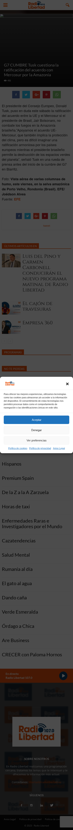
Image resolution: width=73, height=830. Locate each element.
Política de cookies (17, 448)
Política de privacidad (40, 448)
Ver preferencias (37, 440)
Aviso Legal (59, 448)
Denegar (36, 430)
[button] (67, 384)
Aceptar (36, 419)
